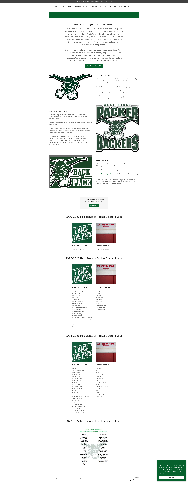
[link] (134, 480)
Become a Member (94, 66)
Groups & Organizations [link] (78, 6)
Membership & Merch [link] (108, 6)
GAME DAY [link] (122, 6)
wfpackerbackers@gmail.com (105, 174)
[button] (131, 6)
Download (94, 205)
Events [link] (63, 6)
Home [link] (56, 6)
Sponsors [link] (94, 6)
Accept (171, 477)
